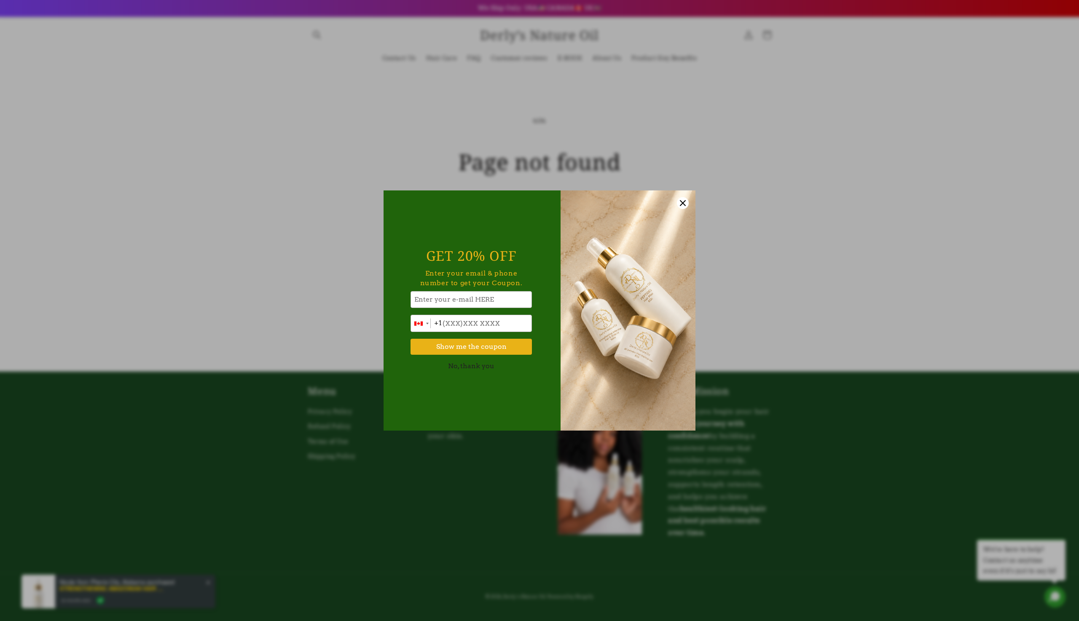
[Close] (683, 203)
